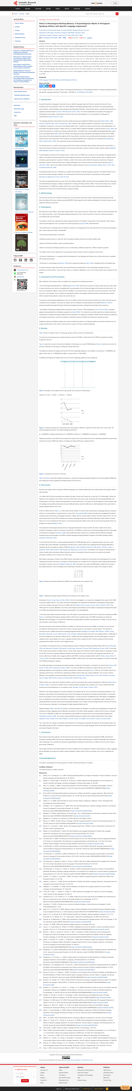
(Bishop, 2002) (58, 523)
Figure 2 (99, 344)
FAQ (15, 115)
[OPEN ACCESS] (96, 3)
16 (40, 869)
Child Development (66, 80)
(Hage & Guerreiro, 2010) (55, 116)
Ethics (60, 1070)
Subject (42, 1072)
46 (40, 1043)
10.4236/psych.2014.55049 (50, 37)
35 (40, 987)
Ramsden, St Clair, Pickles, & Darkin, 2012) (85, 687)
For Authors (62, 1075)
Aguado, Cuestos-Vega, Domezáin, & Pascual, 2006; (77, 648)
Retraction (106, 1077)
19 (40, 886)
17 (40, 876)
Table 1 (41, 333)
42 (40, 1027)
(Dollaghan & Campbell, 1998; (90, 631)
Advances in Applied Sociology (24, 232)
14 (40, 853)
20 (40, 891)
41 (40, 1020)
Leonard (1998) (84, 223)
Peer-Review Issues (64, 1077)
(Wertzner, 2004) (63, 263)
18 (40, 881)
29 (40, 939)
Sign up (58, 1089)
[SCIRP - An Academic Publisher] (24, 3)
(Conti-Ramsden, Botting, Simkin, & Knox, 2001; (101, 165)
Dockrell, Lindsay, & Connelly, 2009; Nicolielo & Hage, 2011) (69, 678)
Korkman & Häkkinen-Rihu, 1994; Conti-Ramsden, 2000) (55, 123)
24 (40, 914)
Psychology (42, 19)
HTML (64, 37)
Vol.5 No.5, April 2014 (53, 19)
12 (40, 838)
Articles (27, 9)
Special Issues (63, 1082)
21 (40, 896)
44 (40, 1035)
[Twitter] (15, 260)
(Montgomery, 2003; (73, 547)
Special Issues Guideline (22, 99)
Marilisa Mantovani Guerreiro (81, 30)
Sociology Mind (19, 148)
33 (40, 972)
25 (40, 919)
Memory (74, 80)
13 (40, 846)
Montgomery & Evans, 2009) (100, 648)
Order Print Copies (83, 1072)
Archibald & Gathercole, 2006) (47, 167)
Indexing (17, 41)
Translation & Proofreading (85, 1075)
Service (80, 1067)
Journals (38, 9)
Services (77, 9)
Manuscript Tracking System (86, 1070)
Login (115, 3)
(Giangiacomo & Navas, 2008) (47, 716)
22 (40, 904)
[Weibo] (31, 260)
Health (17, 128)
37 (40, 1000)
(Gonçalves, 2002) (60, 532)
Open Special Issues (20, 91)
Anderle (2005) (76, 312)
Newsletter (17, 105)
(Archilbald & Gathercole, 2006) (67, 564)
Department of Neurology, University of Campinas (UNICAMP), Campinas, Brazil (62, 32)
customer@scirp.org (22, 270)
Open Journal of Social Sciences (24, 212)
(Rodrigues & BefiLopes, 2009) (48, 538)
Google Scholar (74, 811)
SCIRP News (87, 1089)
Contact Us (17, 112)
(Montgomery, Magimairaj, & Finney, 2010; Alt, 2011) (54, 177)
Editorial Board (19, 34)
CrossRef (51, 790)
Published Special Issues (22, 95)
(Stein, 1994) (90, 263)
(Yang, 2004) (110, 128)
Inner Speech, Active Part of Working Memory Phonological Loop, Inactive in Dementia (22, 66)
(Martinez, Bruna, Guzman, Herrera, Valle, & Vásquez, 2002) (92, 605)
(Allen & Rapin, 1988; (107, 121)
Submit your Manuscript (72, 1089)
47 (40, 1048)
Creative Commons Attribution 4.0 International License (79, 1060)
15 (40, 861)
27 (40, 927)
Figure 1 (41, 344)
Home (18, 9)
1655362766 (20, 277)
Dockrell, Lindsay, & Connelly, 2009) (100, 718)
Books (48, 9)
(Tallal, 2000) (58, 133)
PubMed (57, 798)
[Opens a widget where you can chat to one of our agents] (125, 1088)
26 (40, 924)
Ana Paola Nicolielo (66, 30)
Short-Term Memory (54, 80)
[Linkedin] (25, 260)
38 (40, 1005)
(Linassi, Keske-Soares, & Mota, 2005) (58, 600)
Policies (106, 1067)
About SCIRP (64, 1067)
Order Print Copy (19, 109)
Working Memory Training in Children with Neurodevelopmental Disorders (24, 72)
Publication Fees (20, 37)
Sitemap (42, 1077)
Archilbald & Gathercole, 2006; (88, 547)
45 (40, 1038)
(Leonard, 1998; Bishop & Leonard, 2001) (68, 111)
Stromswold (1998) (81, 513)
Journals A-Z (44, 1070)
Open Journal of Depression (23, 169)
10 (40, 826)
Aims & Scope (19, 23)
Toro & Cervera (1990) (101, 309)
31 (40, 957)
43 (40, 1030)
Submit (87, 9)
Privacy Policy (107, 1080)
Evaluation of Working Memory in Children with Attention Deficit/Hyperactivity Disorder (23, 52)
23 (40, 909)
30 (40, 949)
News (58, 9)
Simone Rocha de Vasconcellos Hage (49, 30)
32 (40, 964)
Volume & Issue (82, 1080)
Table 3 (48, 478)
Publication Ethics (108, 1072)
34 (40, 980)
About (67, 9)
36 (40, 995)
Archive (17, 30)
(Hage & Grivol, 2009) (73, 285)
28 (40, 932)
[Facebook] (20, 260)
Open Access (107, 1070)
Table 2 (41, 478)
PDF (60, 37)
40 (40, 1017)
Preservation (107, 1075)
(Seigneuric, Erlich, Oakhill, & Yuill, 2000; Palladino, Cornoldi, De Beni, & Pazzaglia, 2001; (64, 718)
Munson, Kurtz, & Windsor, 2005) (71, 634)
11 (40, 831)
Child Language (43, 80)
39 (40, 1010)
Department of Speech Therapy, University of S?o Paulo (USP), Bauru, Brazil (61, 35)
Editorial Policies (63, 1072)
